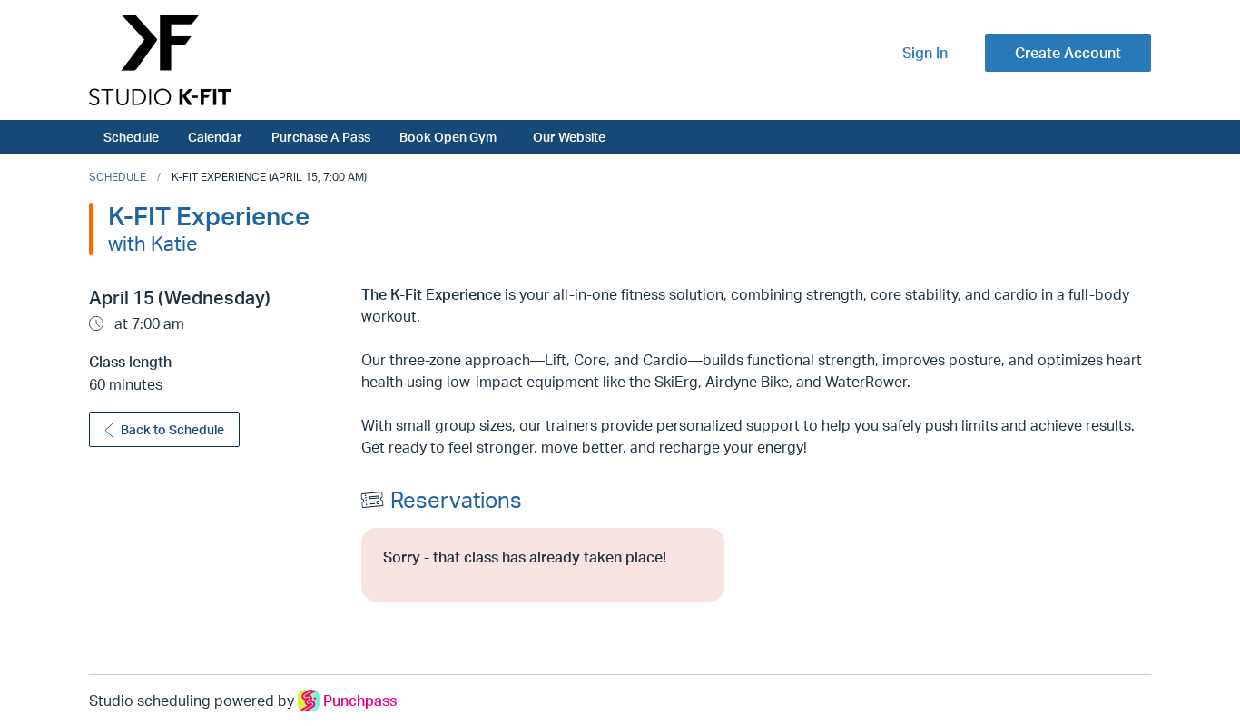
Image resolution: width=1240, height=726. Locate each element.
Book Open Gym (448, 136)
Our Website (569, 136)
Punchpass (360, 700)
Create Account (1068, 53)
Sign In (925, 53)
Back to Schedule (172, 429)
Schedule (131, 136)
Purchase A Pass (320, 136)
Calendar (215, 136)
